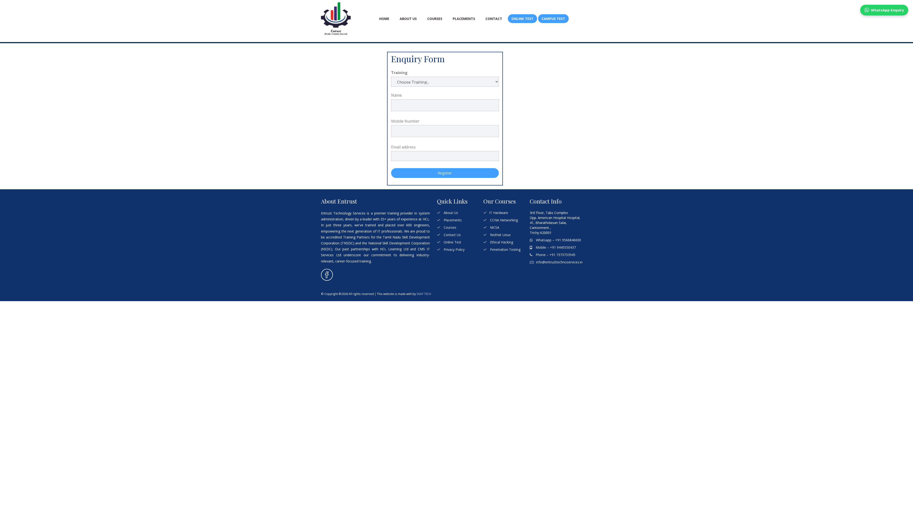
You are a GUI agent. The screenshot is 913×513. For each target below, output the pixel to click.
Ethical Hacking (501, 242)
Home (384, 18)
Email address (403, 147)
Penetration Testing (504, 249)
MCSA (494, 227)
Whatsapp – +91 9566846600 (558, 240)
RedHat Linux (499, 235)
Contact (494, 18)
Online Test (452, 242)
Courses (434, 18)
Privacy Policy (454, 249)
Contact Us (452, 235)
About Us (408, 18)
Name (396, 95)
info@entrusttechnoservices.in (559, 262)
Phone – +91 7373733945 (555, 254)
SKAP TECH (424, 294)
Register (445, 173)
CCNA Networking (503, 220)
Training (399, 72)
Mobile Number (405, 121)
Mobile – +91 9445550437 (555, 247)
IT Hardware (498, 212)
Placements (464, 18)
